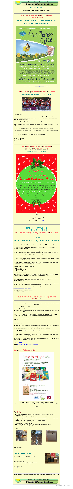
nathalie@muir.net (43, 220)
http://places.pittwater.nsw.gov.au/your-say (22, 288)
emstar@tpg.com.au (39, 86)
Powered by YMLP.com (60, 485)
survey (20, 342)
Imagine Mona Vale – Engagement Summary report (27, 344)
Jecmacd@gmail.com (18, 467)
